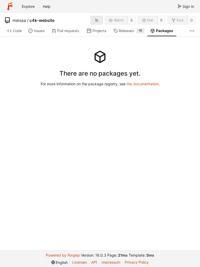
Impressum (111, 262)
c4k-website (41, 20)
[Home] (10, 6)
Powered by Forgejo (63, 255)
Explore (28, 6)
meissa (19, 20)
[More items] (192, 31)
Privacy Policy (137, 262)
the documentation (143, 84)
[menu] (59, 262)
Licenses (79, 262)
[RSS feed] (97, 20)
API (94, 262)
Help (47, 6)
